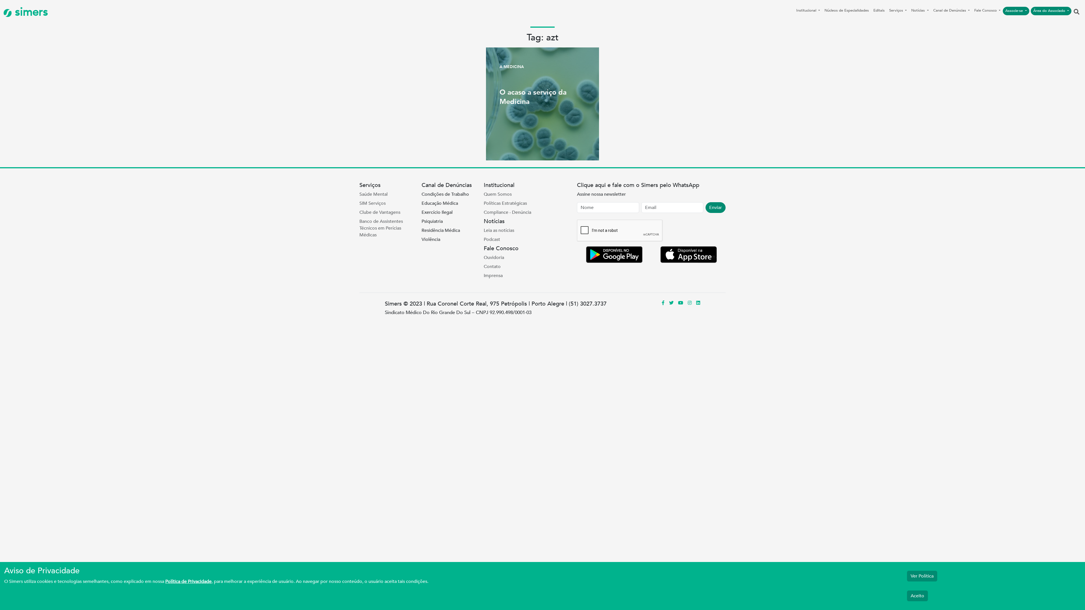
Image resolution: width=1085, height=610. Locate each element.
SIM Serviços (372, 203)
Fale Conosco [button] (986, 10)
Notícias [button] (918, 10)
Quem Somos (498, 194)
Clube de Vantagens (379, 212)
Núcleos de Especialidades (846, 10)
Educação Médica (440, 203)
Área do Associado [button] (1049, 10)
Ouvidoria (494, 257)
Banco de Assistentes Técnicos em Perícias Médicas (381, 228)
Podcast (492, 239)
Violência (431, 239)
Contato (492, 266)
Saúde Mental (373, 194)
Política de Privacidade (188, 581)
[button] (1076, 12)
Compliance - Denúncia (507, 212)
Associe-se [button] (1014, 10)
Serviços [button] (896, 10)
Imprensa (493, 276)
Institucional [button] (806, 10)
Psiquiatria (432, 221)
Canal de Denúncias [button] (950, 10)
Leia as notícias (499, 230)
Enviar (715, 207)
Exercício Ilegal (437, 212)
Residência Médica (441, 230)
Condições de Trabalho (445, 194)
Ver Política (922, 576)
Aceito (917, 596)
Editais (879, 10)
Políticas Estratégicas (505, 203)
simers (30, 12)
